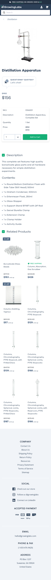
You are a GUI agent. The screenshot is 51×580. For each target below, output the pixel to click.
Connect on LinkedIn (26, 500)
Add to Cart (35, 137)
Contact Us (25, 446)
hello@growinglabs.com (25, 536)
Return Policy (25, 457)
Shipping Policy (25, 453)
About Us (25, 449)
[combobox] (25, 12)
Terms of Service (25, 468)
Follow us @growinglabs (28, 494)
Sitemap (25, 472)
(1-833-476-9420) (25, 547)
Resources (25, 461)
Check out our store (26, 489)
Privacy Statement (25, 465)
